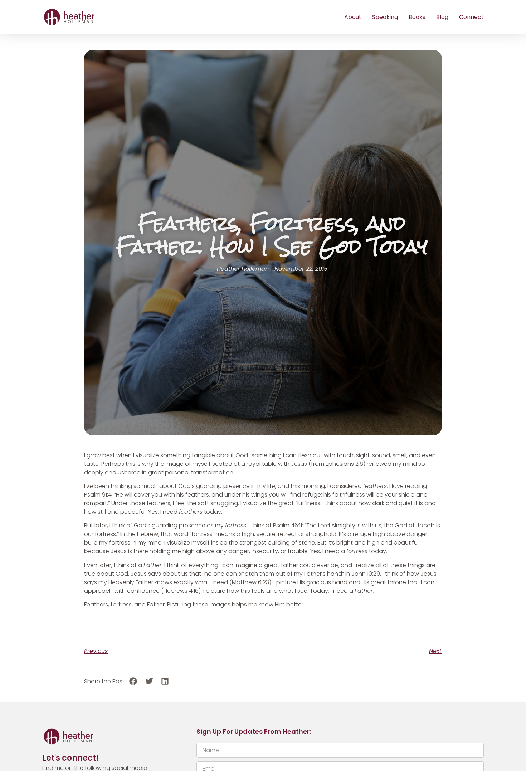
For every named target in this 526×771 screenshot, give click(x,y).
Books (417, 17)
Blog (442, 17)
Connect (471, 17)
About (352, 17)
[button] (133, 681)
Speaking (385, 17)
